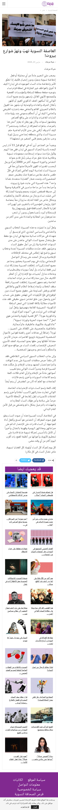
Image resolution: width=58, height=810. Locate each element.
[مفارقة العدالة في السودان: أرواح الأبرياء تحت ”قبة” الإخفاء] (42, 626)
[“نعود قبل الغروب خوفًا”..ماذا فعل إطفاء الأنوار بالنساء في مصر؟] (16, 745)
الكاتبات (18, 780)
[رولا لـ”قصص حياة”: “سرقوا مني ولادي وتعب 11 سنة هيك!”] (42, 745)
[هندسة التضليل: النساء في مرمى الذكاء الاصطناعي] (16, 481)
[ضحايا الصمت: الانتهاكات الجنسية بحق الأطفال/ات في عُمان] (16, 567)
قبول (35, 807)
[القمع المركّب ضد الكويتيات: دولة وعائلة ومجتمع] (42, 715)
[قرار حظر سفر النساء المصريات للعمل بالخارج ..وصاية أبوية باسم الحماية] (16, 685)
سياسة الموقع (36, 780)
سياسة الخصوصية (29, 790)
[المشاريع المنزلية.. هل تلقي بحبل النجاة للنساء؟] (42, 685)
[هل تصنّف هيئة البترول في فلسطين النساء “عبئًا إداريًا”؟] (42, 481)
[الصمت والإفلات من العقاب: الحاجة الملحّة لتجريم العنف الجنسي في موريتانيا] (16, 656)
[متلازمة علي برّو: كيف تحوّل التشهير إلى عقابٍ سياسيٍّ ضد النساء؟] (16, 596)
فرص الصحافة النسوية (29, 794)
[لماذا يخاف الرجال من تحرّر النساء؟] (42, 656)
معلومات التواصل (29, 785)
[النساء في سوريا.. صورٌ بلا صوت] (16, 626)
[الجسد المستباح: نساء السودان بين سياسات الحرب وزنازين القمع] (16, 715)
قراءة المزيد (25, 807)
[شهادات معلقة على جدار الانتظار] (16, 537)
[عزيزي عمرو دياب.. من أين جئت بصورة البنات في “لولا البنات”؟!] (42, 507)
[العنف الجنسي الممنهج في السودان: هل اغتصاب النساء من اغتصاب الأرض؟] (42, 537)
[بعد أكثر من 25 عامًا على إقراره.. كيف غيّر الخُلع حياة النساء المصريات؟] (42, 567)
